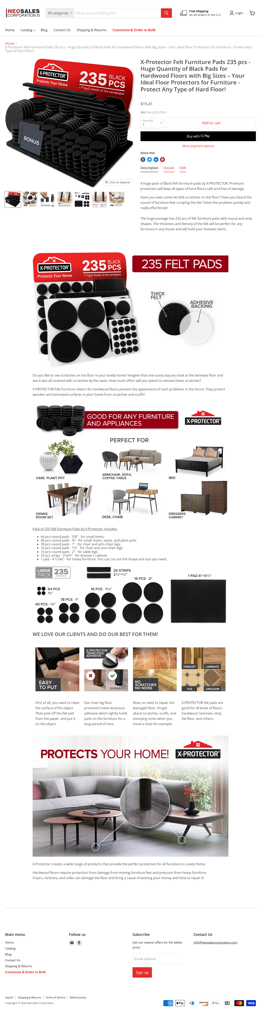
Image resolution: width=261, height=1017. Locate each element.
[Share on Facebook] (142, 159)
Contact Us (62, 30)
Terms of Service (55, 997)
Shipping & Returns (91, 30)
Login (239, 13)
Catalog (27, 30)
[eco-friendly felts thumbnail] (82, 199)
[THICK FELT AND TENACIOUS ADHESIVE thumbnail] (47, 199)
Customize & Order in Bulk (134, 30)
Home (9, 30)
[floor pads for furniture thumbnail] (13, 199)
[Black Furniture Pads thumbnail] (99, 199)
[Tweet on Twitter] (149, 159)
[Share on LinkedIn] (156, 159)
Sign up (142, 972)
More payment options (198, 146)
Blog (44, 30)
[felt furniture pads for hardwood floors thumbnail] (65, 199)
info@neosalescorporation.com (215, 942)
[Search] (166, 13)
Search (9, 997)
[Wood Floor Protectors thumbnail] (117, 199)
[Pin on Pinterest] (162, 159)
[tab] (149, 168)
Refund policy (78, 997)
